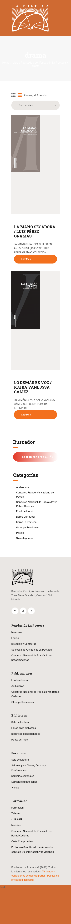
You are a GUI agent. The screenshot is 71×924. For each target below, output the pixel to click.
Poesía (20, 532)
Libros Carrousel (25, 516)
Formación (17, 807)
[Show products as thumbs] (13, 95)
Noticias (16, 825)
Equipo (15, 638)
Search (53, 457)
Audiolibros (22, 487)
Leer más (26, 259)
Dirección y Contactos (23, 643)
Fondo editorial (24, 511)
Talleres (15, 813)
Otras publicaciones (27, 527)
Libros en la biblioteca (23, 728)
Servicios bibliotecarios (24, 781)
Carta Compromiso (22, 841)
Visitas (15, 787)
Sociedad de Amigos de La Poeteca (31, 649)
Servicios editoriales (22, 776)
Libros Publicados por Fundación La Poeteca (39, 62)
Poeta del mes (19, 739)
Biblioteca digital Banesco (25, 733)
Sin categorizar (24, 538)
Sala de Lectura (20, 722)
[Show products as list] (20, 95)
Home (5, 62)
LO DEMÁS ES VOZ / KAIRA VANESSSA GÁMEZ (33, 387)
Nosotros (16, 632)
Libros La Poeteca (26, 522)
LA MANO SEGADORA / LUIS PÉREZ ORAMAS (34, 231)
